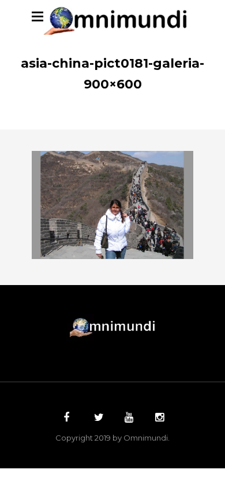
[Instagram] (158, 419)
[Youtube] (127, 419)
